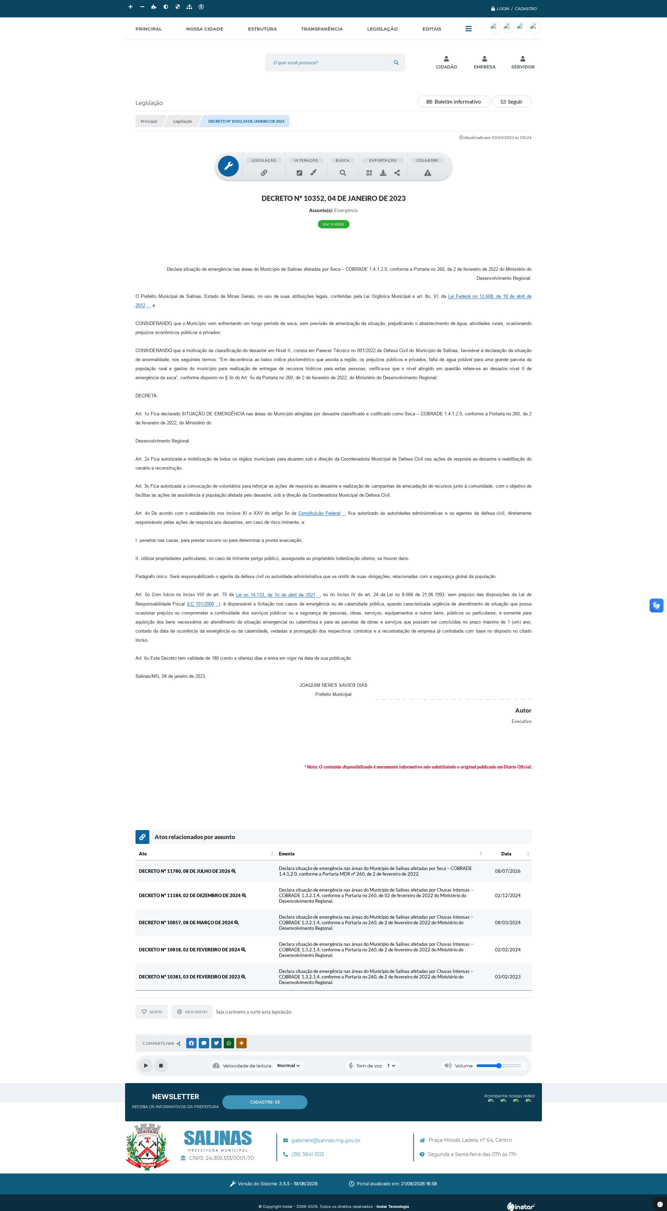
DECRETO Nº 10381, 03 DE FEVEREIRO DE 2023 (190, 977)
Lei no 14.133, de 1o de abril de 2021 (275, 595)
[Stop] (161, 1066)
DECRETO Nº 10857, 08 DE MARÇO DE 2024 (186, 922)
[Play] (146, 1066)
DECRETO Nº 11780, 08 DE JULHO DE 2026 (185, 871)
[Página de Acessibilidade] (201, 7)
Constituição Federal (319, 513)
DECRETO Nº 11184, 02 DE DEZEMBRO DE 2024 (190, 895)
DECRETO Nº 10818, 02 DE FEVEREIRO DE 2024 (190, 949)
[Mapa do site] (189, 7)
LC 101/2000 (201, 604)
